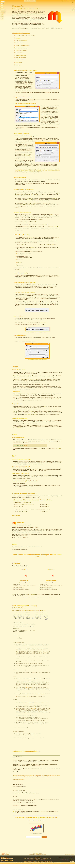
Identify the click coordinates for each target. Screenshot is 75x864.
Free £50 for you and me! (28, 861)
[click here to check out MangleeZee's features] (55, 17)
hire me (42, 858)
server (3, 11)
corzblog (7, 854)
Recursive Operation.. (20, 43)
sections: (72, 2)
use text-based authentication (35, 833)
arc (2, 5)
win (2, 16)
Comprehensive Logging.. (21, 55)
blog (2, 3)
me (2, 18)
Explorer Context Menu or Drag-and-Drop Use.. (25, 35)
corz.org (37, 853)
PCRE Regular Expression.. (21, 40)
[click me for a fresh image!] (36, 828)
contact (39, 858)
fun (2, 7)
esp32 (3, 13)
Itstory (73, 10)
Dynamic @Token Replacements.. (23, 45)
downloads (35, 858)
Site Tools (72, 856)
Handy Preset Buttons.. (20, 60)
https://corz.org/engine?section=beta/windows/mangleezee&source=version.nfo (28, 610)
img (2, 9)
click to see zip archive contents (24, 582)
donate (72, 861)
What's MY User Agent (66, 857)
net (2, 15)
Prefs (73, 5)
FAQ (73, 6)
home (3, 1)
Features (72, 3)
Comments (72, 11)
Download (72, 9)
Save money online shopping (38, 861)
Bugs (73, 8)
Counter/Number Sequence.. (21, 47)
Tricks (73, 4)
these (59, 448)
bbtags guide (31, 859)
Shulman (24, 172)
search (28, 858)
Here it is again (20, 427)
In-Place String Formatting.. (21, 50)
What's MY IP (59, 857)
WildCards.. (18, 38)
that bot (38, 859)
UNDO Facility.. (19, 62)
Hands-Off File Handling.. (21, 57)
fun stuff (35, 859)
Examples (72, 7)
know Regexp (29, 136)
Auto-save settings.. (20, 52)
